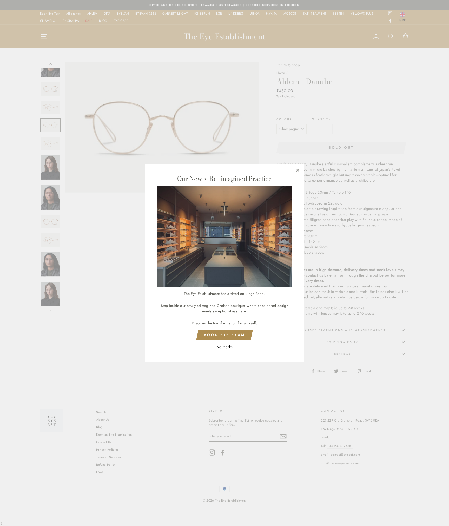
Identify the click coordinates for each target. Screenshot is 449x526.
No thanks (224, 347)
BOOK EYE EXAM (224, 334)
